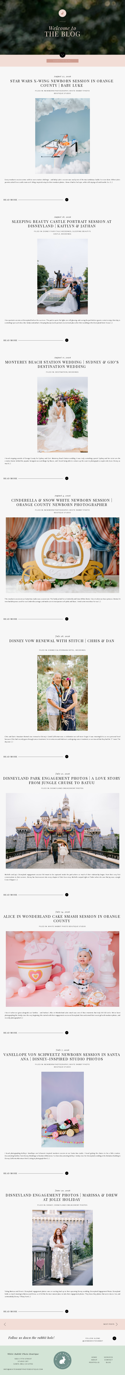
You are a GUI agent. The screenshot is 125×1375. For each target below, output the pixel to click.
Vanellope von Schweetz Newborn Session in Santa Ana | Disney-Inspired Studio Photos (62, 1056)
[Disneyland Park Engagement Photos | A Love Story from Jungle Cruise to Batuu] (66, 894)
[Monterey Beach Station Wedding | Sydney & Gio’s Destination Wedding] (66, 478)
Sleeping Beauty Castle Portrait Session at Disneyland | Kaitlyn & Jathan (62, 223)
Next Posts (109, 1324)
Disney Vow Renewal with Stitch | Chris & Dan (61, 640)
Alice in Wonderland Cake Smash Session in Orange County (61, 918)
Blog (108, 1362)
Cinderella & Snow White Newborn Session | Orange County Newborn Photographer (61, 502)
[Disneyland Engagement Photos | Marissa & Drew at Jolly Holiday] (66, 1311)
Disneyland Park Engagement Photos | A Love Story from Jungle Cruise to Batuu (61, 780)
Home (94, 1357)
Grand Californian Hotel (61, 650)
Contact (108, 1360)
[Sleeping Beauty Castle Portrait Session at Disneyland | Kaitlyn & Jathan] (66, 340)
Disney (49, 1205)
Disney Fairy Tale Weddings (57, 231)
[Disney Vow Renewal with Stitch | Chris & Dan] (66, 756)
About (94, 1360)
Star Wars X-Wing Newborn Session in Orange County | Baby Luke (61, 83)
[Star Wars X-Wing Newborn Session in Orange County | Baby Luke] (66, 199)
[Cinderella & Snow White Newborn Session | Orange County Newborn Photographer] (66, 619)
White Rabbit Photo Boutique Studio (67, 926)
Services (108, 1357)
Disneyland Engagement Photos (67, 788)
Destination (61, 372)
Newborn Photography (56, 91)
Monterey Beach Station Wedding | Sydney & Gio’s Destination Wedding (62, 364)
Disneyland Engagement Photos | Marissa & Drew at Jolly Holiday (62, 1197)
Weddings (66, 234)
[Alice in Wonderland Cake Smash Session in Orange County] (66, 1032)
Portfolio (94, 1362)
